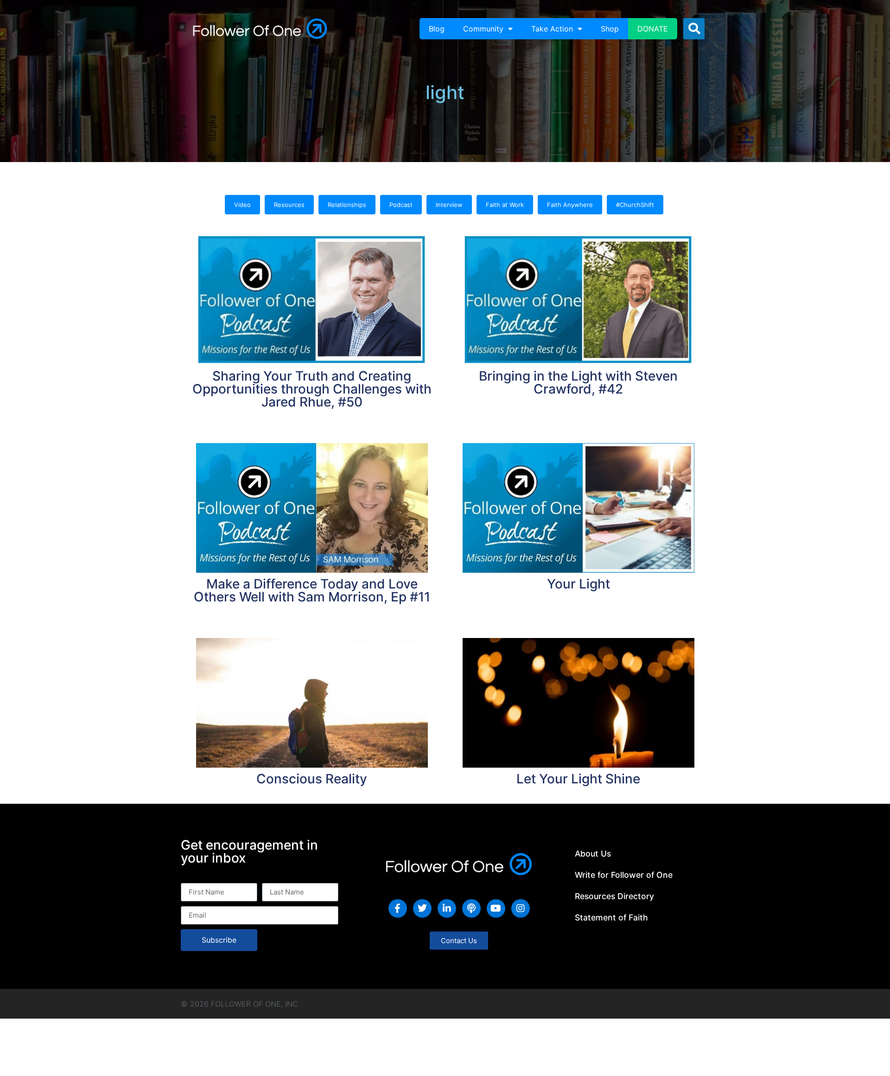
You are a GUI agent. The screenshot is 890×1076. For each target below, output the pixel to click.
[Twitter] (422, 908)
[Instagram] (520, 908)
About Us (593, 853)
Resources (289, 204)
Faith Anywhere (570, 204)
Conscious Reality (311, 779)
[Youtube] (496, 908)
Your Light (578, 584)
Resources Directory (614, 896)
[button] (694, 28)
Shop (610, 28)
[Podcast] (471, 908)
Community (483, 28)
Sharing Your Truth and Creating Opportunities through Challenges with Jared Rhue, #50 (312, 389)
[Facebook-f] (397, 908)
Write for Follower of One (624, 875)
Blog (437, 28)
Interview (449, 204)
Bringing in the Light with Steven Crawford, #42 (578, 382)
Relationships (347, 204)
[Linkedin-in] (447, 908)
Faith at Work (505, 204)
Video (242, 204)
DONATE (652, 28)
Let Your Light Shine (578, 779)
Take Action (552, 28)
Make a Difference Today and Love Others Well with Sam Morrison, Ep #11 (312, 590)
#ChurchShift (635, 204)
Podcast (401, 204)
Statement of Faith (611, 917)
